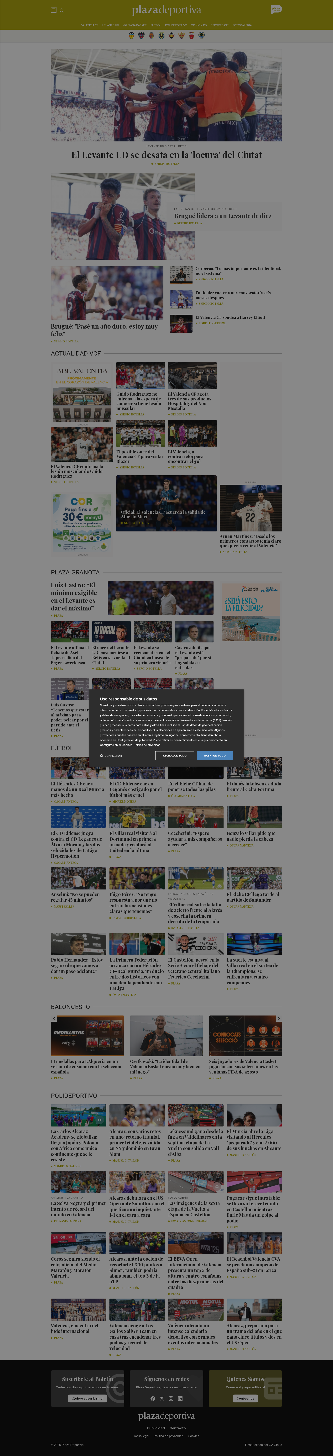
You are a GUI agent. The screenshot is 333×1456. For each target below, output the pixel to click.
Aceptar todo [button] (215, 755)
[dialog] (166, 728)
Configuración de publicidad (134, 740)
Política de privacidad (147, 745)
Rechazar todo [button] (175, 755)
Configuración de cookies (116, 745)
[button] (111, 755)
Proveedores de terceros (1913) (201, 720)
